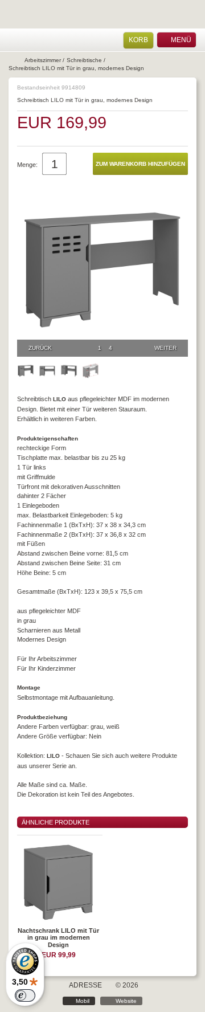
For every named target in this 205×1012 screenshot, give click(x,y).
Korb (138, 40)
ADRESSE (85, 985)
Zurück (40, 348)
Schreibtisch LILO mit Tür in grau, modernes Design (76, 68)
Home (14, 40)
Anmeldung (29, 40)
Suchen (44, 40)
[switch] (25, 995)
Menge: (27, 164)
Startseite (15, 60)
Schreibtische (84, 60)
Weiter (165, 348)
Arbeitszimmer (42, 60)
